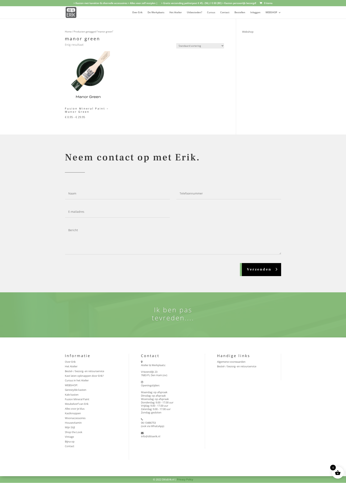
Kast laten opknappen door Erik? (84, 376)
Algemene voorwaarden (231, 362)
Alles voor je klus (74, 408)
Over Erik (137, 12)
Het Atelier (175, 12)
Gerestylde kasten (75, 390)
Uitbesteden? (194, 12)
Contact (224, 12)
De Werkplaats (156, 12)
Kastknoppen (73, 413)
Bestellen (239, 12)
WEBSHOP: (71, 385)
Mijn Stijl (70, 427)
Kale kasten (71, 394)
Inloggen (255, 12)
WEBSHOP (271, 12)
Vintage (69, 436)
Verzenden (259, 269)
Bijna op (69, 441)
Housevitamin (73, 422)
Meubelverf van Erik (77, 404)
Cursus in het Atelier (77, 380)
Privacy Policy (185, 479)
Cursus (211, 12)
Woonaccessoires (75, 418)
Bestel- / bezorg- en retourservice (84, 371)
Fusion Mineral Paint (77, 399)
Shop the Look (73, 432)
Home (68, 31)
